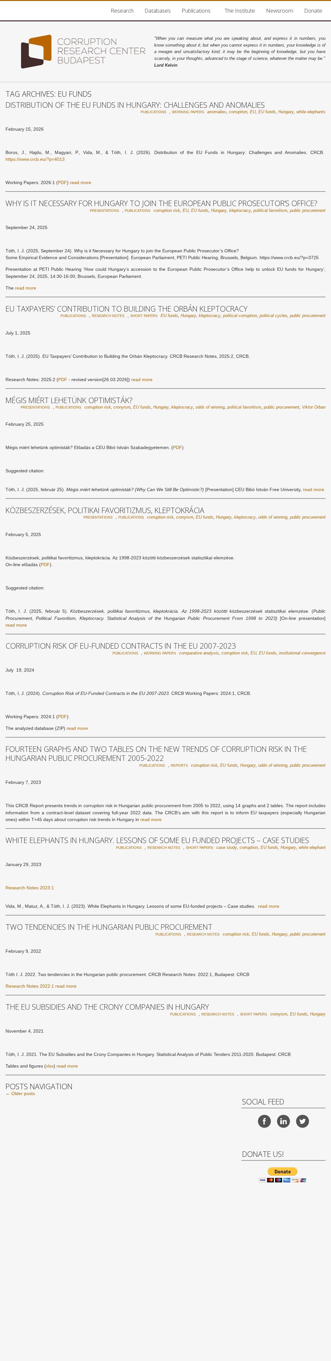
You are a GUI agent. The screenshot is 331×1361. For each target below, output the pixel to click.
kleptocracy (240, 210)
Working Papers (188, 112)
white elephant (312, 847)
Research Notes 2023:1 (29, 887)
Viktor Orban (314, 407)
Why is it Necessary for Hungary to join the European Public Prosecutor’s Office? (161, 203)
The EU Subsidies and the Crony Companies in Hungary (107, 1006)
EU (253, 111)
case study (226, 847)
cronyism (122, 407)
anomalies (216, 111)
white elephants (311, 111)
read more (80, 182)
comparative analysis (199, 653)
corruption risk (167, 210)
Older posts (20, 1093)
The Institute (240, 10)
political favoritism (270, 210)
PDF (62, 182)
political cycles (273, 315)
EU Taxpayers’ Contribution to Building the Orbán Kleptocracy (126, 308)
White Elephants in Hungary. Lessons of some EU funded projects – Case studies (157, 840)
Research (122, 10)
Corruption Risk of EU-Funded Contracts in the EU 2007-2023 (120, 645)
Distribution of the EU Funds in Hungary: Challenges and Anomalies (135, 104)
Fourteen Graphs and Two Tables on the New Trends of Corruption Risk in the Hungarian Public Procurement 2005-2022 (156, 753)
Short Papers (143, 316)
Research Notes (108, 316)
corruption (238, 111)
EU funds (267, 111)
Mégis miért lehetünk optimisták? (69, 400)
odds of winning (210, 407)
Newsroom (279, 10)
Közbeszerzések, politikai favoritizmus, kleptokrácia (104, 510)
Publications (196, 10)
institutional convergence (302, 653)
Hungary (286, 111)
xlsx (50, 1066)
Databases (157, 10)
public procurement (308, 210)
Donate (313, 10)
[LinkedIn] (283, 1121)
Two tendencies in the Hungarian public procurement (108, 926)
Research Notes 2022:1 (29, 986)
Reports (179, 765)
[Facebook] (264, 1121)
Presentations (104, 211)
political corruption (240, 315)
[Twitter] (302, 1121)
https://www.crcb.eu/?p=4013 (35, 159)
